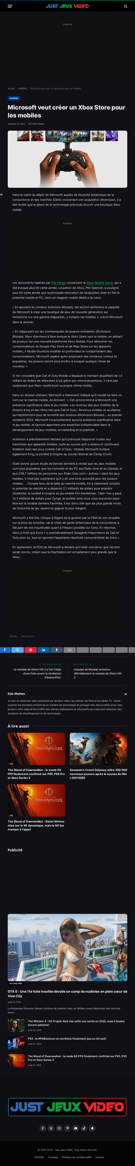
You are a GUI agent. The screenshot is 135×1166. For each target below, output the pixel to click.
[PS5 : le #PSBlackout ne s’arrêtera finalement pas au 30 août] (16, 1043)
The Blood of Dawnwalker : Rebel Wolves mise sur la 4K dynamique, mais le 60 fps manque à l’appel (36, 825)
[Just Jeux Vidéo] (67, 6)
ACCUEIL (39, 1157)
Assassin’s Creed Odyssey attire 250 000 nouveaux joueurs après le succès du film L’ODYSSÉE (98, 774)
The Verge (58, 282)
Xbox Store (27, 636)
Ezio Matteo (16, 694)
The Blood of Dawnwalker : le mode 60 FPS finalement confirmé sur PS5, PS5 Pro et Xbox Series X (36, 774)
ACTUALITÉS (15, 983)
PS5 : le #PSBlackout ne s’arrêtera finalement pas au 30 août (67, 1038)
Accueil (11, 88)
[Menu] (10, 6)
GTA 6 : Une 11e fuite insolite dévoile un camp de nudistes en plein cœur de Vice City (67, 993)
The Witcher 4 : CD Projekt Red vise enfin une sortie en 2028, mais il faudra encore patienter (76, 1023)
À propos (53, 1157)
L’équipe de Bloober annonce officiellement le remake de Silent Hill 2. (97, 673)
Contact (100, 1157)
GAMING (22, 88)
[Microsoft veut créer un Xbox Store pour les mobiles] (67, 159)
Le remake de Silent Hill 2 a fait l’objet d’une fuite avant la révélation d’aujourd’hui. (37, 673)
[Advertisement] (67, 51)
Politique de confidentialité (77, 1157)
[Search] (125, 6)
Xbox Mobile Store (99, 282)
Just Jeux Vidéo (64, 1149)
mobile (13, 636)
